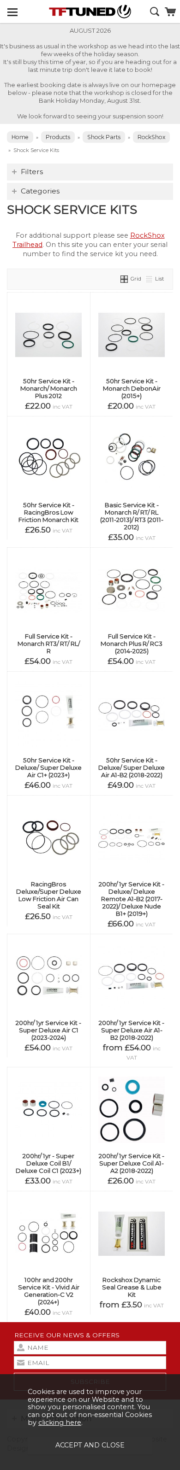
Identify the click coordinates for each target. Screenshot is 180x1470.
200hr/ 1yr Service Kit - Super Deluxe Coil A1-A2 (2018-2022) (131, 1163)
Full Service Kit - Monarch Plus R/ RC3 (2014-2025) (131, 644)
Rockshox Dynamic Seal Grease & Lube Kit (132, 1287)
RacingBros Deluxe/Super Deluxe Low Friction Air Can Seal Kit (48, 895)
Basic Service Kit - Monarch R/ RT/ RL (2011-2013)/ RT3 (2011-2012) (131, 516)
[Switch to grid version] (124, 278)
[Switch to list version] (149, 278)
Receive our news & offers (67, 1335)
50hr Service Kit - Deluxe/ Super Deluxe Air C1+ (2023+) (48, 767)
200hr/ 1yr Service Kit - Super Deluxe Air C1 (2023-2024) (48, 1030)
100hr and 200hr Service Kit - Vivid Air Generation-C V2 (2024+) (48, 1291)
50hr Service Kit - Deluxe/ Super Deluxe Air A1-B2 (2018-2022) (131, 767)
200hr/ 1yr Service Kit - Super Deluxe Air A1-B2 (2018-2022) (131, 1030)
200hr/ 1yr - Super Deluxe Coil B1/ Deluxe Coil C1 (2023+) (48, 1163)
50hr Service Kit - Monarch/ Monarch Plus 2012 (48, 388)
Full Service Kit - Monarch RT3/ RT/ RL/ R (49, 644)
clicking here (59, 1422)
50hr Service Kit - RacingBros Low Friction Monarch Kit (48, 512)
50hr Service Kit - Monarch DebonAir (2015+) (132, 388)
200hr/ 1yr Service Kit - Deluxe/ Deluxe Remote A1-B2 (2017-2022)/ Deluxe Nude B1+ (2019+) (131, 898)
